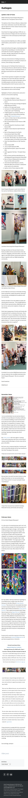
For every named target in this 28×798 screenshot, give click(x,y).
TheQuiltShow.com (15, 116)
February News (6, 517)
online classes (6, 437)
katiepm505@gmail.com (17, 637)
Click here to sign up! (20, 662)
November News (6, 394)
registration (9, 721)
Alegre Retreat (15, 612)
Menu (2, 2)
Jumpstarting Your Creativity (14, 647)
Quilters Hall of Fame (8, 14)
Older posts (5, 753)
